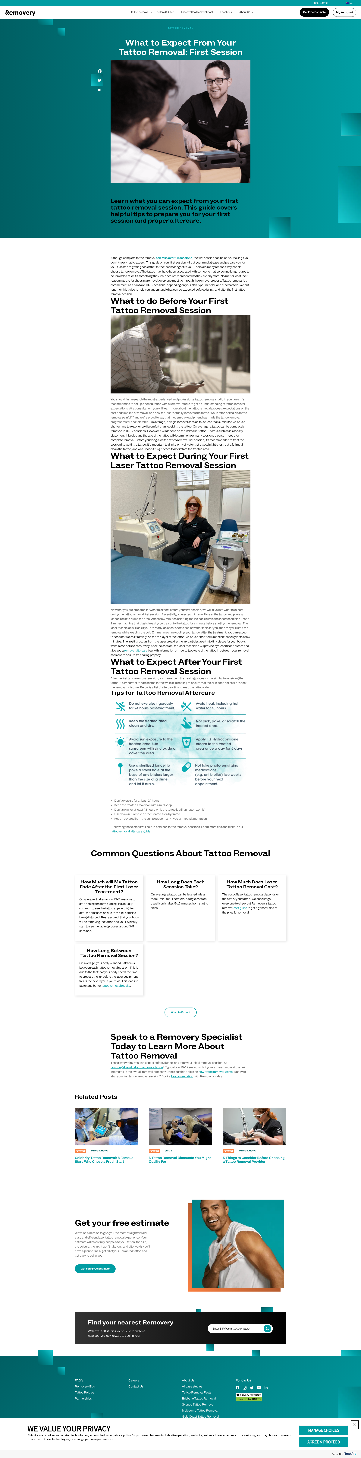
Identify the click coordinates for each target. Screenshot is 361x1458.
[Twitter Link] (252, 1390)
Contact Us (135, 1386)
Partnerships (83, 1398)
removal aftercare (135, 650)
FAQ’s (79, 1380)
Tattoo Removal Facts (196, 1392)
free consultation (182, 1076)
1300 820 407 (321, 3)
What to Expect (180, 1012)
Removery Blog (85, 1386)
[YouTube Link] (259, 1390)
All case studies (192, 1386)
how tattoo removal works (216, 1071)
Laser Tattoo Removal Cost (197, 12)
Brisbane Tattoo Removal (199, 1398)
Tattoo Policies (84, 1392)
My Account (344, 12)
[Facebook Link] (237, 1390)
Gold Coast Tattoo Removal (200, 1416)
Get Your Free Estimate (95, 1268)
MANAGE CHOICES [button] (323, 1430)
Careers (133, 1380)
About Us (244, 12)
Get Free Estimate (314, 12)
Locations (226, 12)
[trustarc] (350, 1454)
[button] (355, 1424)
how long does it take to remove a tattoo (137, 1067)
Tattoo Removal (140, 12)
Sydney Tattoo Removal (198, 1404)
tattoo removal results (116, 985)
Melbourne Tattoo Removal (200, 1410)
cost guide (240, 908)
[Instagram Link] (244, 1390)
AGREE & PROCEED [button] (323, 1441)
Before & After (165, 12)
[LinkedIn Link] (266, 1390)
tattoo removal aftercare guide (130, 831)
